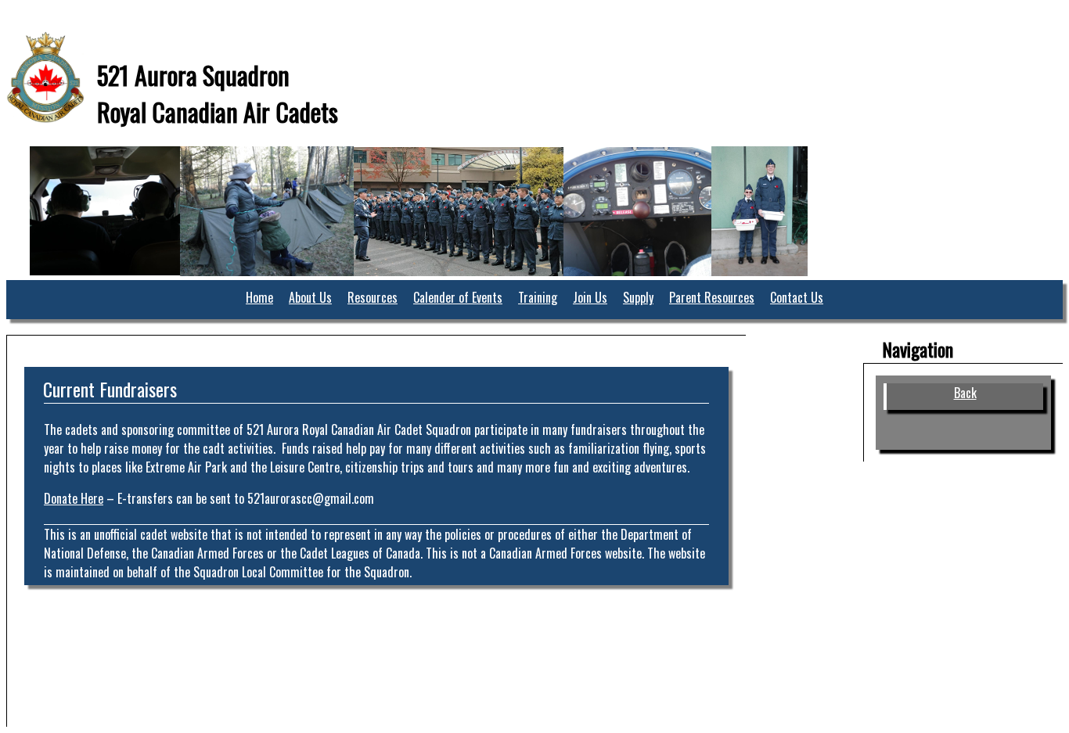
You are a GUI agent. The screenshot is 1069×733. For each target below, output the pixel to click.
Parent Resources (711, 297)
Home (259, 297)
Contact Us (796, 297)
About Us (310, 297)
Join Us (590, 297)
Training (537, 297)
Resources (372, 297)
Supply (638, 297)
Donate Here (73, 498)
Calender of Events (457, 297)
